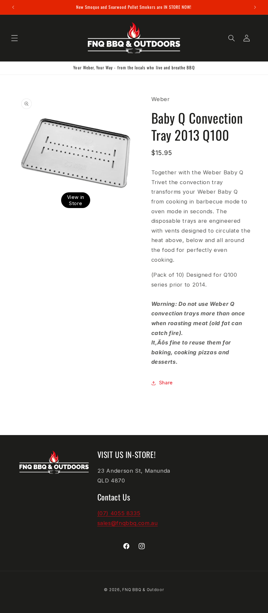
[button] (14, 37)
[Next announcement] (255, 7)
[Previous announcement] (13, 7)
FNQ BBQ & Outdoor (143, 589)
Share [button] (166, 383)
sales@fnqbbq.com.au (127, 523)
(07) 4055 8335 (119, 513)
